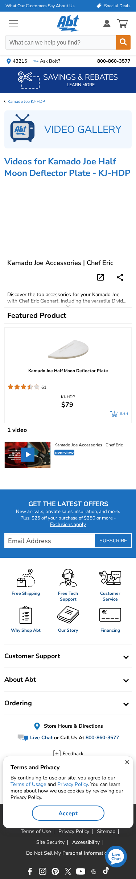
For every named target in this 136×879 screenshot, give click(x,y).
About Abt (20, 679)
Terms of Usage (28, 784)
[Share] (120, 277)
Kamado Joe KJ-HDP (26, 101)
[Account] (107, 23)
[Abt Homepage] (68, 23)
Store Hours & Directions (72, 726)
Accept (68, 813)
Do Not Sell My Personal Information (68, 853)
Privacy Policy (72, 784)
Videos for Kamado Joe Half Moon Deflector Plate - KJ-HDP (67, 167)
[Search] (123, 42)
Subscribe (113, 540)
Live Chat (41, 738)
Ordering (18, 703)
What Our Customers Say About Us (40, 6)
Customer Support (32, 656)
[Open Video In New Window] (101, 277)
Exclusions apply (68, 524)
